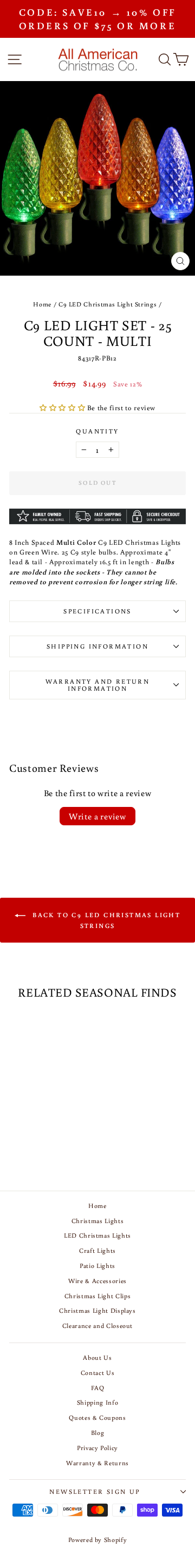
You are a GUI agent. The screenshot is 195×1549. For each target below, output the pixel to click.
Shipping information (97, 646)
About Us (97, 1357)
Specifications (97, 611)
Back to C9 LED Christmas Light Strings (105, 920)
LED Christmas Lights (97, 1235)
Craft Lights (97, 1250)
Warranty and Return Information (98, 685)
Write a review (97, 816)
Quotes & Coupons (97, 1417)
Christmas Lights (97, 1221)
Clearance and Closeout (97, 1325)
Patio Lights (97, 1265)
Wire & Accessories (97, 1281)
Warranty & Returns (97, 1463)
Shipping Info (97, 1402)
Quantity (97, 431)
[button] (63, 407)
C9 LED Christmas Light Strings (107, 304)
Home (42, 304)
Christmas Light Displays (97, 1310)
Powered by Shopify (97, 1539)
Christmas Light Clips (97, 1296)
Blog (98, 1432)
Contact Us (98, 1372)
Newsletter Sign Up (94, 1491)
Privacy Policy (97, 1448)
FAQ (98, 1388)
